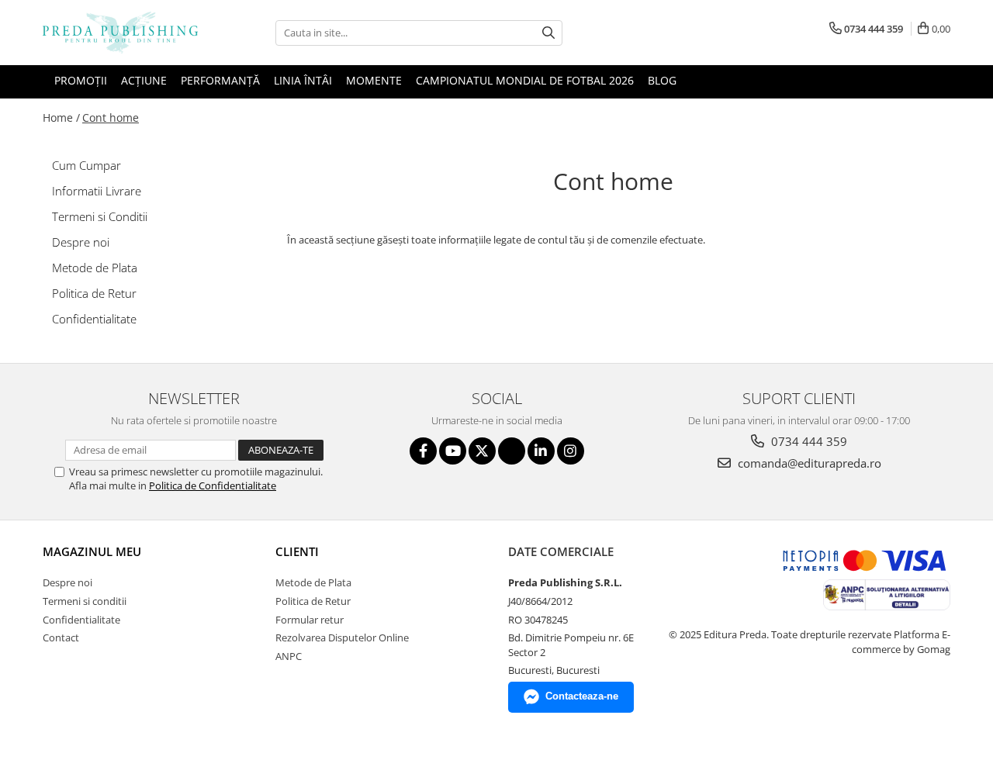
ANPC (288, 656)
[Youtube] (452, 451)
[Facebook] (423, 451)
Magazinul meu (92, 551)
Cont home (110, 117)
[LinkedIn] (541, 451)
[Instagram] (570, 451)
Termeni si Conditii (99, 216)
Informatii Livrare (96, 191)
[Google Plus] (511, 451)
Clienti (297, 551)
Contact (61, 637)
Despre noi (80, 242)
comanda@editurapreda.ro (808, 463)
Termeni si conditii (84, 601)
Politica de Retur (94, 293)
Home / (61, 117)
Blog (662, 80)
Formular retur (309, 620)
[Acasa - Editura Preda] (120, 33)
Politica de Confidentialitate (212, 485)
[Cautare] (548, 33)
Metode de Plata (94, 267)
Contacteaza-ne (581, 696)
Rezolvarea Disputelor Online (342, 637)
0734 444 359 (807, 441)
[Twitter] (482, 451)
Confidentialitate (94, 318)
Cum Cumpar (86, 165)
